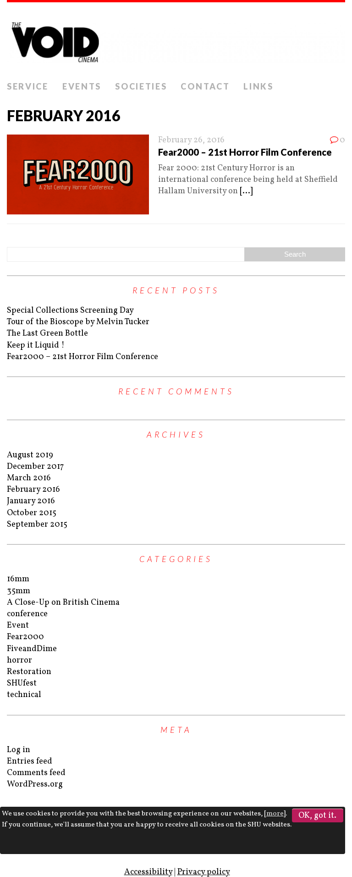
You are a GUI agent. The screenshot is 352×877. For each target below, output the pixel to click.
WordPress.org (35, 784)
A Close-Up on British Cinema (63, 602)
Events (81, 86)
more (275, 814)
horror (19, 660)
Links (258, 86)
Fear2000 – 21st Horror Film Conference (245, 151)
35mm (18, 591)
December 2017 (35, 466)
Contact (205, 86)
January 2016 (31, 501)
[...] (246, 191)
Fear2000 (25, 637)
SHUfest (22, 683)
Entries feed (29, 761)
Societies (141, 86)
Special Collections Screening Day (70, 310)
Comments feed (36, 773)
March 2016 (29, 478)
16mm (18, 579)
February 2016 (33, 489)
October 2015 (31, 513)
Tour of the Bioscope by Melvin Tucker (78, 322)
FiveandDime (32, 649)
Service (28, 86)
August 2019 (30, 455)
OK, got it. (317, 815)
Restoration (29, 672)
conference (27, 614)
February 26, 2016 (191, 140)
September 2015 (37, 524)
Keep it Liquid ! (36, 345)
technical (24, 695)
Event (18, 625)
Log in (18, 750)
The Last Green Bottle (47, 333)
